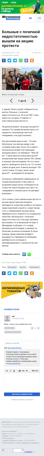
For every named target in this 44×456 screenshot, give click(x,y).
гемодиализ (34, 267)
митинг (23, 267)
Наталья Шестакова (10, 55)
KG (30, 18)
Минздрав (12, 267)
